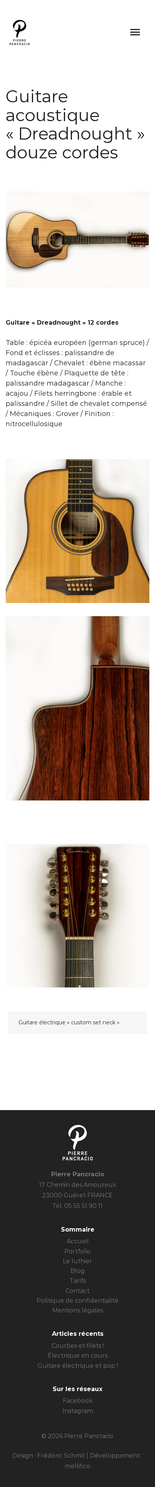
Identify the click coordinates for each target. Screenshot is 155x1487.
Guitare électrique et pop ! (78, 1365)
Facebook (78, 1400)
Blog (77, 1270)
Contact (77, 1290)
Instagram (77, 1410)
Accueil (78, 1241)
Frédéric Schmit (61, 1455)
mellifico (77, 1466)
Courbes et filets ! (78, 1345)
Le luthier (77, 1261)
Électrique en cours (78, 1355)
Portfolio (77, 1251)
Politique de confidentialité (77, 1300)
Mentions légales (77, 1310)
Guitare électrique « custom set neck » (69, 1022)
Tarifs (78, 1280)
